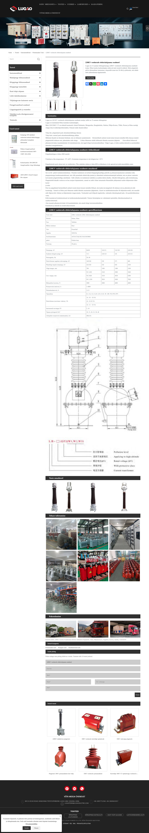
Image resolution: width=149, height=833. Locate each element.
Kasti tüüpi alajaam (17, 91)
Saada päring (90, 78)
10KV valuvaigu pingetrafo (124, 739)
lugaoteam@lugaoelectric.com (77, 803)
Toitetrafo (13, 120)
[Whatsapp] (82, 788)
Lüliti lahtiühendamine (18, 96)
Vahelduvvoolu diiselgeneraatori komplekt (21, 115)
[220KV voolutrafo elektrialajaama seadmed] (53, 105)
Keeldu (27, 828)
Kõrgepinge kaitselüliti (18, 87)
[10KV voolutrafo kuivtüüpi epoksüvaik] (93, 722)
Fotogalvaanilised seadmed (20, 105)
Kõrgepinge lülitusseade (73, 816)
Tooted (17, 52)
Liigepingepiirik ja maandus (20, 110)
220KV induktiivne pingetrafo (61, 739)
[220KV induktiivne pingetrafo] (61, 722)
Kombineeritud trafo (74, 647)
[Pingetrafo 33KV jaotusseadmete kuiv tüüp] (61, 756)
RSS (71, 823)
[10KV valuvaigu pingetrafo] (124, 722)
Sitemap (66, 823)
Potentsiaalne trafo (38, 52)
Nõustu (36, 828)
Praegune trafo (62, 647)
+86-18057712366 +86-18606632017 (106, 801)
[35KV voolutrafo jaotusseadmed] (93, 756)
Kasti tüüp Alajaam (115, 815)
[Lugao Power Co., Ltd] (21, 8)
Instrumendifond (26, 52)
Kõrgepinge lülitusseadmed (20, 82)
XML (74, 823)
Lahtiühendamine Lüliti (135, 815)
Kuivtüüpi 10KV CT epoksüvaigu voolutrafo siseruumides (125, 773)
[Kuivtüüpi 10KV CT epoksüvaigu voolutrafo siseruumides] (124, 756)
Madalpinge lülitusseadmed (20, 78)
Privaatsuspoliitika (84, 823)
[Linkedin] (74, 788)
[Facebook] (67, 788)
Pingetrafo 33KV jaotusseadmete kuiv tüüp (61, 773)
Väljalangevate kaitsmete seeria (21, 100)
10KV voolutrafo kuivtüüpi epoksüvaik (93, 739)
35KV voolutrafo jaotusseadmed (93, 773)
